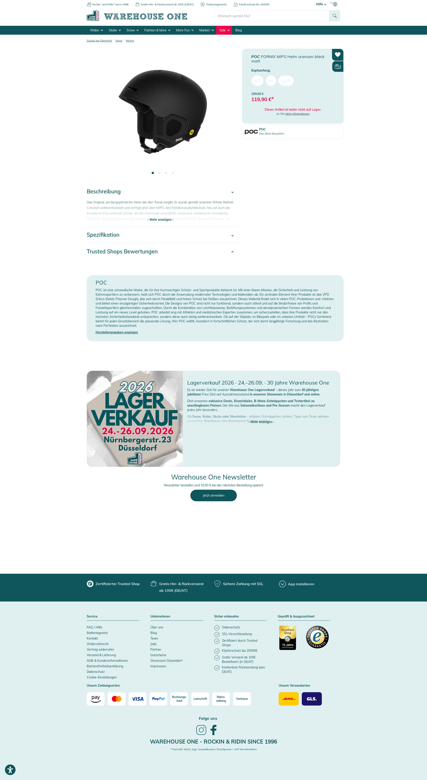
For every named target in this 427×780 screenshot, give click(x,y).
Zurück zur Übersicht (99, 40)
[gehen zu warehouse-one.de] (150, 20)
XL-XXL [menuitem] (286, 80)
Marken (205, 30)
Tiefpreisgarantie (216, 4)
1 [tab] (153, 173)
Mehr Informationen (297, 113)
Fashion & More (155, 30)
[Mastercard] (116, 699)
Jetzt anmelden (213, 495)
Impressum (158, 666)
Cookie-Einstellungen (102, 677)
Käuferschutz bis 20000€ (254, 4)
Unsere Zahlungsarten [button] (103, 686)
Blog (238, 30)
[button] (261, 417)
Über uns (156, 627)
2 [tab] (159, 173)
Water (95, 30)
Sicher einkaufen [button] (226, 616)
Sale (223, 30)
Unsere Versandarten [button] (294, 686)
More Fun (183, 30)
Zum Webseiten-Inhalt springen (22, 2)
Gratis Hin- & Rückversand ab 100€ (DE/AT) (167, 4)
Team (154, 638)
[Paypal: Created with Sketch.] (158, 699)
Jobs (153, 644)
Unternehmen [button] (160, 616)
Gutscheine (158, 655)
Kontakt (92, 638)
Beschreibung (104, 191)
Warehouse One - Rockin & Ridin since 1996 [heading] (213, 741)
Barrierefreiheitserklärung (105, 666)
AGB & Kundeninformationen (107, 661)
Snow (131, 30)
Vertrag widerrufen (100, 650)
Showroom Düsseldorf (166, 661)
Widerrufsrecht (98, 644)
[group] (113, 583)
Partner (155, 650)
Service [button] (92, 616)
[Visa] (137, 699)
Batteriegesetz (97, 633)
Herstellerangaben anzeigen (117, 332)
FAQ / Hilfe (94, 627)
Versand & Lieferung (101, 655)
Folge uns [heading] (208, 718)
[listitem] (240, 628)
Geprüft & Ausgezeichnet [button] (296, 616)
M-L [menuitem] (271, 80)
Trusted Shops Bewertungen (122, 251)
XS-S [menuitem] (257, 80)
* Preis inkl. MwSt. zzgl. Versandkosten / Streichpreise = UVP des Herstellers (213, 749)
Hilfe (320, 4)
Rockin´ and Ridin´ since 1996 (110, 4)
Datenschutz (96, 672)
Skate (113, 30)
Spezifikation (103, 234)
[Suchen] (334, 15)
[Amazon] (96, 699)
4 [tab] (173, 173)
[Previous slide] (94, 114)
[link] (201, 734)
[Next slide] (231, 114)
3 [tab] (166, 173)
